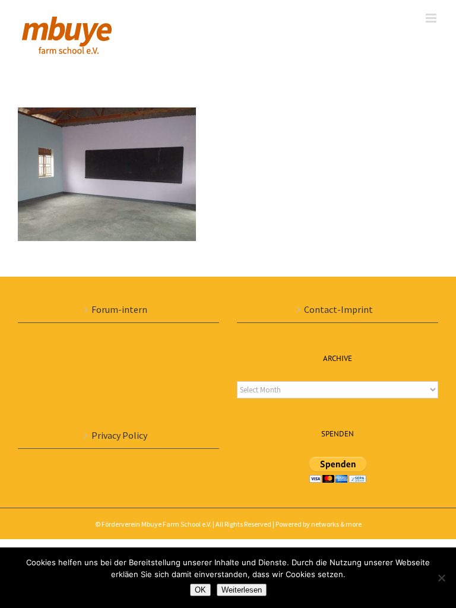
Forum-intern (119, 309)
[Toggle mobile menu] (432, 18)
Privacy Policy (119, 435)
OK (200, 589)
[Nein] (441, 578)
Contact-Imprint (338, 309)
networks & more (336, 524)
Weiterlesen (241, 589)
